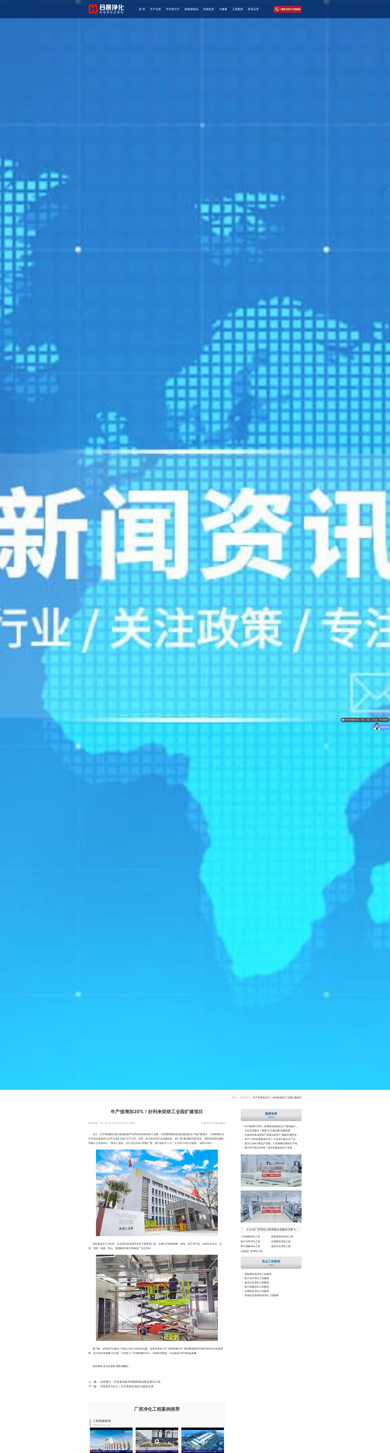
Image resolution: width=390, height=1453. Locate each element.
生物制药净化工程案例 (257, 1291)
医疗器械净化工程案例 (257, 1286)
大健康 (223, 9)
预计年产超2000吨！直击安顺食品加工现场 (268, 1147)
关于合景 (155, 9)
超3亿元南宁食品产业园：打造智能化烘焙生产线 (271, 1143)
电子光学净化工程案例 (257, 1278)
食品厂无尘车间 (142, 1248)
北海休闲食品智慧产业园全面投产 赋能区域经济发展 (273, 1134)
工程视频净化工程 (250, 1236)
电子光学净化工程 (250, 1241)
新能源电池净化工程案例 (258, 1273)
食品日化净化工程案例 (257, 1282)
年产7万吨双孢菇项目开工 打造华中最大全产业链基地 (273, 1139)
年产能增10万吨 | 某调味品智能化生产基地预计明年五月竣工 (273, 1126)
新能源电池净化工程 (282, 1236)
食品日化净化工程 (281, 1246)
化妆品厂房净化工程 (252, 1251)
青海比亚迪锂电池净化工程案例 (262, 1295)
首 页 (142, 9)
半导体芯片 (173, 9)
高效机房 (208, 9)
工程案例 (237, 9)
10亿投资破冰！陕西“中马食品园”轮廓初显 (267, 1130)
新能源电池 (191, 9)
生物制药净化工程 (281, 1241)
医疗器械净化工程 (250, 1246)
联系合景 (253, 9)
